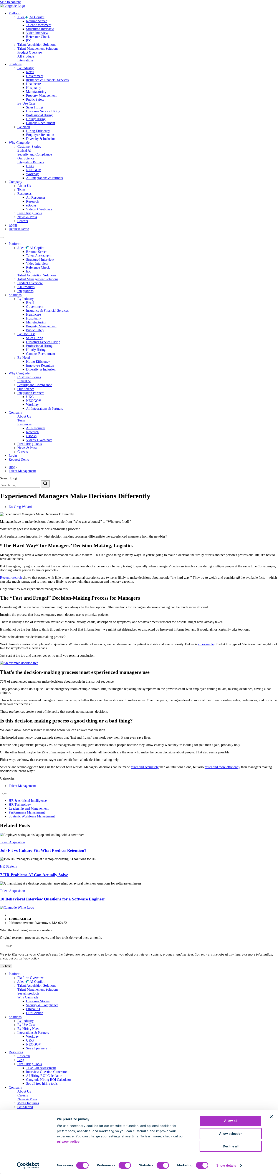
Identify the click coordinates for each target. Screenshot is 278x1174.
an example (206, 644)
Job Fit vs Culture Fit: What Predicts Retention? (46, 850)
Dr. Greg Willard (20, 507)
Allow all (230, 1121)
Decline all (230, 1146)
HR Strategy (8, 866)
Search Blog (8, 478)
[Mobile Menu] (1, 237)
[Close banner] (271, 1116)
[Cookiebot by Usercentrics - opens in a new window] (28, 1165)
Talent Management (22, 471)
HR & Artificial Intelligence (28, 800)
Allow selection (230, 1133)
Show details (226, 1165)
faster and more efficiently (222, 767)
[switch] (125, 1165)
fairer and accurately (145, 767)
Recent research (11, 577)
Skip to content (10, 2)
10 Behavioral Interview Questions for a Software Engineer (52, 899)
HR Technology (20, 804)
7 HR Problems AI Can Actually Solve (34, 875)
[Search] (45, 483)
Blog (12, 467)
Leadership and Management (28, 808)
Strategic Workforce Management (32, 816)
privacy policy (68, 1141)
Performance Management (27, 812)
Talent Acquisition (12, 842)
